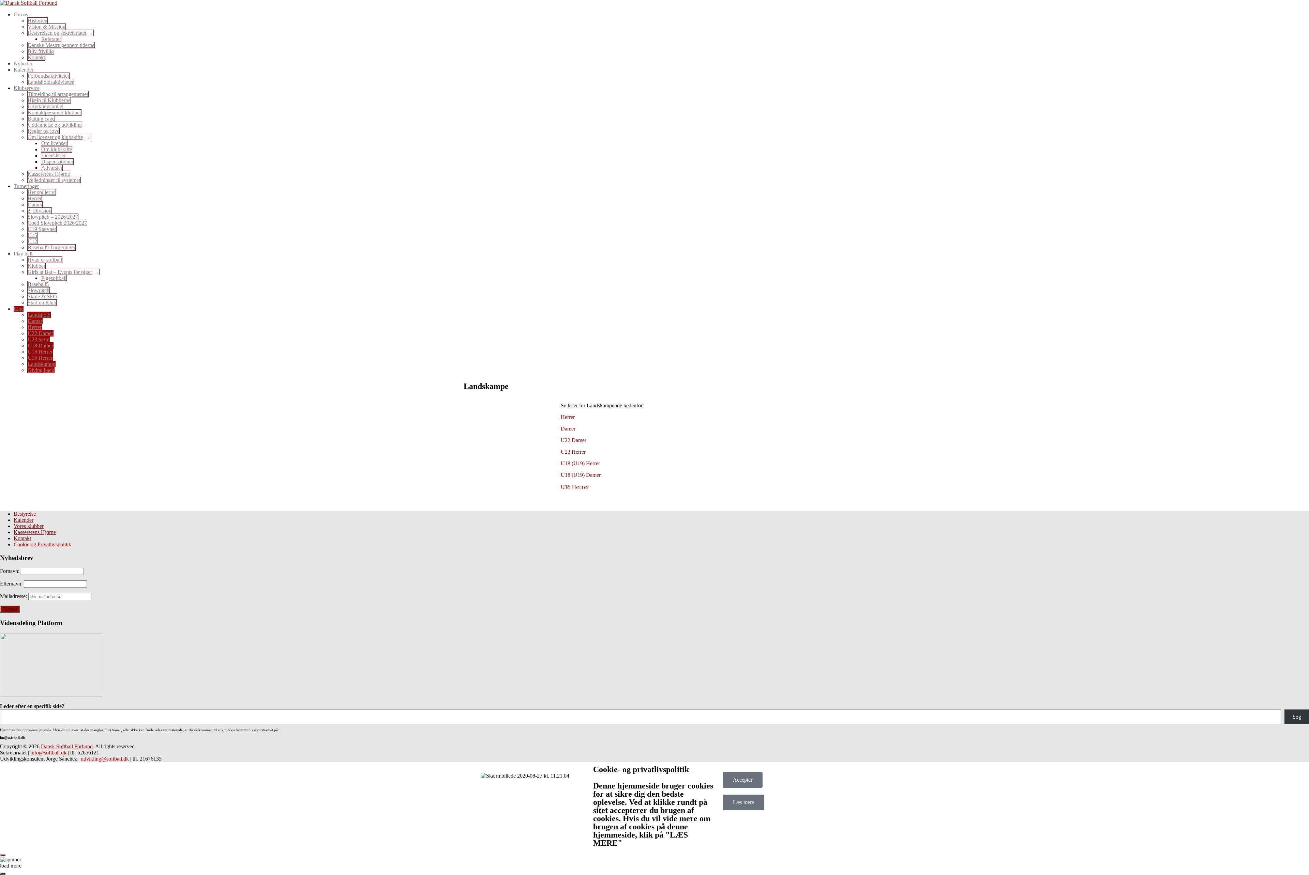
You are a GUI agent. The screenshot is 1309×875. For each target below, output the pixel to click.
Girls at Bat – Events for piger (60, 272)
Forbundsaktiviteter (48, 76)
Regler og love (43, 131)
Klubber (36, 266)
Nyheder (23, 63)
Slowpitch (38, 290)
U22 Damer (40, 333)
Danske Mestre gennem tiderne (61, 45)
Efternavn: (12, 584)
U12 (32, 241)
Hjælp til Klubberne (49, 100)
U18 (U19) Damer (581, 475)
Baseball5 (38, 284)
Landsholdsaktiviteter (51, 82)
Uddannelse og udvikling (55, 125)
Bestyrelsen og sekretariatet (57, 33)
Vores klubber (29, 526)
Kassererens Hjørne (49, 174)
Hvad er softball (45, 260)
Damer (35, 204)
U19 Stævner (42, 229)
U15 (32, 235)
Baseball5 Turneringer (51, 247)
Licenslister (53, 155)
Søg (1297, 717)
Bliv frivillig (41, 51)
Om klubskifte (56, 149)
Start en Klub (42, 303)
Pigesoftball (53, 278)
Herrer (35, 198)
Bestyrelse (25, 514)
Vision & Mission (46, 27)
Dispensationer (57, 162)
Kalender (23, 520)
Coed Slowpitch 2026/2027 (57, 223)
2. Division (39, 211)
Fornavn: (10, 571)
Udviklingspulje (45, 106)
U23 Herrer (573, 452)
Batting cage (41, 119)
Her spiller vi (42, 192)
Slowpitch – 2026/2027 (53, 217)
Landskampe (41, 364)
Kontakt (36, 57)
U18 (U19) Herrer (580, 463)
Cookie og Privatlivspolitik (42, 544)
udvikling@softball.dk (105, 759)
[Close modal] (2, 855)
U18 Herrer (40, 352)
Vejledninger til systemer (54, 180)
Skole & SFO (42, 296)
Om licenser (54, 143)
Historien (37, 21)
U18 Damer (40, 345)
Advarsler (51, 168)
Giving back (41, 370)
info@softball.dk (48, 752)
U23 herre (38, 339)
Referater (51, 39)
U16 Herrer (40, 358)
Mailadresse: (14, 596)
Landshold (39, 315)
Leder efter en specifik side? (32, 706)
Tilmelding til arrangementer (58, 94)
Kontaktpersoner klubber (54, 112)
